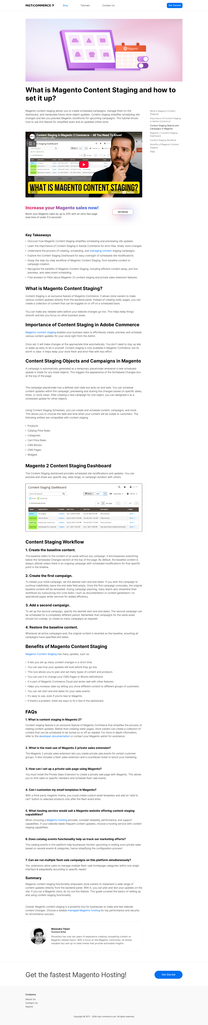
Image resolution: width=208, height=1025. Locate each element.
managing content (101, 250)
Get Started (175, 5)
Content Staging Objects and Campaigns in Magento (164, 127)
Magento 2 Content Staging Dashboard (163, 134)
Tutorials (85, 5)
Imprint (29, 1006)
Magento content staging (40, 332)
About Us (30, 999)
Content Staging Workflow (163, 140)
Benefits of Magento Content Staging (164, 146)
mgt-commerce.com (106, 1016)
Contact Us (108, 5)
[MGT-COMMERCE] (39, 5)
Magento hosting (57, 820)
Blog (65, 5)
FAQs (152, 151)
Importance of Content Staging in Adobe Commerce (165, 120)
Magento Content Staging (41, 654)
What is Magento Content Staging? (162, 112)
